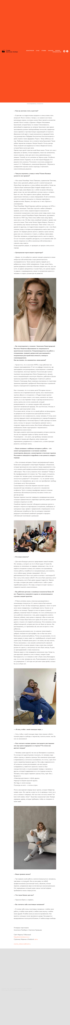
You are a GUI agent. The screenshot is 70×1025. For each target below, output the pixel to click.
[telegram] (67, 51)
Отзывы (43, 50)
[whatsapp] (64, 51)
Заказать (50, 50)
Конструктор (30, 50)
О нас (37, 50)
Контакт (57, 50)
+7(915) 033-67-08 (56, 52)
